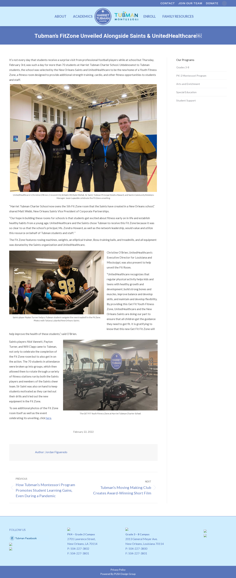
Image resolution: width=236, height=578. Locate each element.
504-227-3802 (79, 548)
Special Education (186, 92)
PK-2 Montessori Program (191, 75)
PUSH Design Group (125, 573)
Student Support (186, 100)
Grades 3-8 (182, 67)
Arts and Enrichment (188, 83)
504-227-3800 (138, 548)
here (48, 418)
